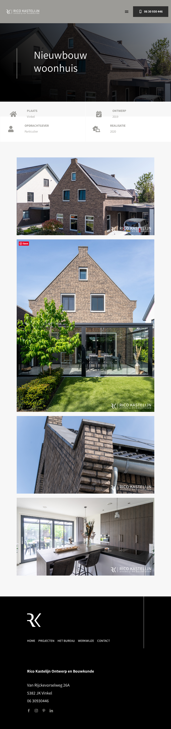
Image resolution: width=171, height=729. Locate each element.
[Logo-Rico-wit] (22, 11)
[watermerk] (34, 615)
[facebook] (28, 710)
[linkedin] (51, 710)
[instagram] (36, 710)
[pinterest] (43, 710)
